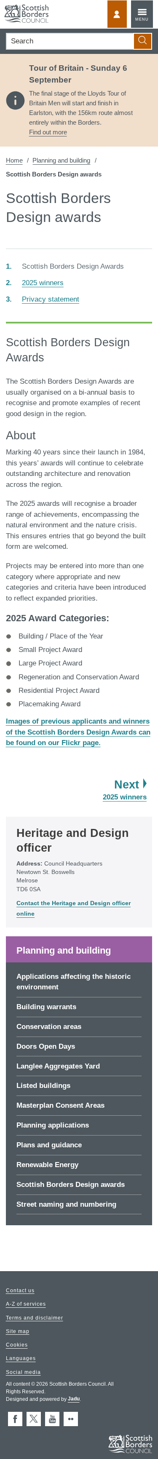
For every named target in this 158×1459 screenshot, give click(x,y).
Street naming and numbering (66, 1204)
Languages (21, 1359)
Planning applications (52, 1125)
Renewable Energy (47, 1165)
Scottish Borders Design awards (70, 1185)
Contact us (20, 1290)
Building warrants (46, 1007)
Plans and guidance (49, 1145)
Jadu (74, 1399)
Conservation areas (48, 1027)
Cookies (17, 1345)
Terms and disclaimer (34, 1318)
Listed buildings (43, 1086)
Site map (17, 1331)
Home (14, 160)
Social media (23, 1372)
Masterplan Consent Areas (60, 1105)
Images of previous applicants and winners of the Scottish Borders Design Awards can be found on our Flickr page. (78, 732)
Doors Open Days (45, 1046)
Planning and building (61, 160)
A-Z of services (26, 1304)
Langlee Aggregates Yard (58, 1066)
